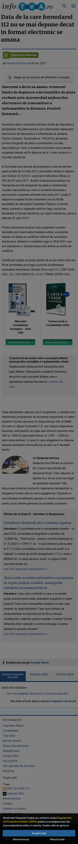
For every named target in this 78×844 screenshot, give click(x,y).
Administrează (21, 839)
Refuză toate (57, 839)
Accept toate (39, 833)
